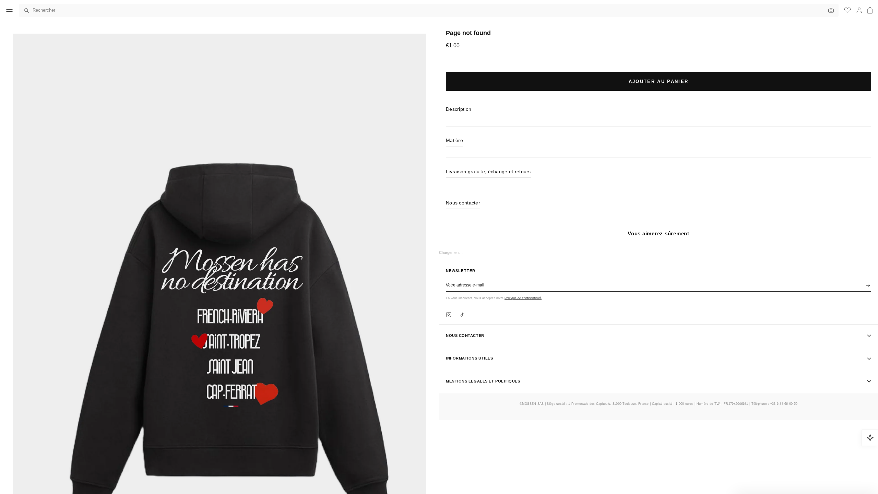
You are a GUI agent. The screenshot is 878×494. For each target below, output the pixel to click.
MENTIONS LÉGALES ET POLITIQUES (483, 381)
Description (458, 109)
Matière (454, 140)
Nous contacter (463, 202)
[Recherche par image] (829, 10)
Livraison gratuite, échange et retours (488, 171)
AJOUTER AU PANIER (659, 81)
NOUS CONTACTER (465, 335)
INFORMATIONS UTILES (469, 358)
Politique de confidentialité (523, 298)
